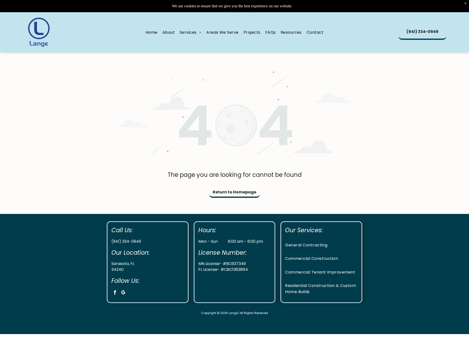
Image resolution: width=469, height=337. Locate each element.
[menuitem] (151, 32)
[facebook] (114, 293)
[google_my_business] (123, 293)
